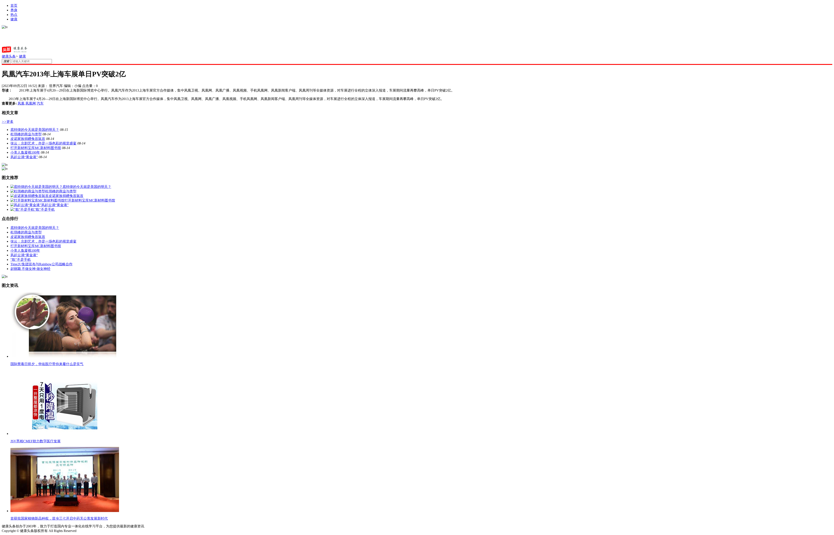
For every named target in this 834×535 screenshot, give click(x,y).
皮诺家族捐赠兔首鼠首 (27, 139)
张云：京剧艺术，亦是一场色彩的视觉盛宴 (43, 143)
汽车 (40, 103)
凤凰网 (30, 103)
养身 (13, 10)
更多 (7, 121)
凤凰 (21, 103)
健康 (13, 19)
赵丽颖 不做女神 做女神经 (30, 269)
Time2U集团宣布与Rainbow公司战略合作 (41, 264)
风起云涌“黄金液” (24, 157)
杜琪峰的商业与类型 (26, 134)
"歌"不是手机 (20, 259)
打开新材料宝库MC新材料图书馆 (35, 148)
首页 (13, 5)
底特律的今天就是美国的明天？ (34, 129)
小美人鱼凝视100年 (25, 152)
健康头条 (9, 56)
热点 (13, 14)
